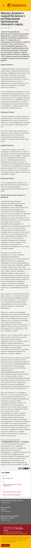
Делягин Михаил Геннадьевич (12, 495)
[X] (25, 468)
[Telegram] (29, 468)
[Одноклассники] (21, 468)
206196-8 (22, 36)
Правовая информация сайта (8, 541)
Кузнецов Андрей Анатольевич (12, 492)
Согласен (5, 545)
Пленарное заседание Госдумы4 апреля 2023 (12, 485)
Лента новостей (7, 478)
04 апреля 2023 (6, 28)
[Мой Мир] (23, 468)
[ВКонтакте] (19, 468)
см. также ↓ (26, 29)
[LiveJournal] (27, 468)
